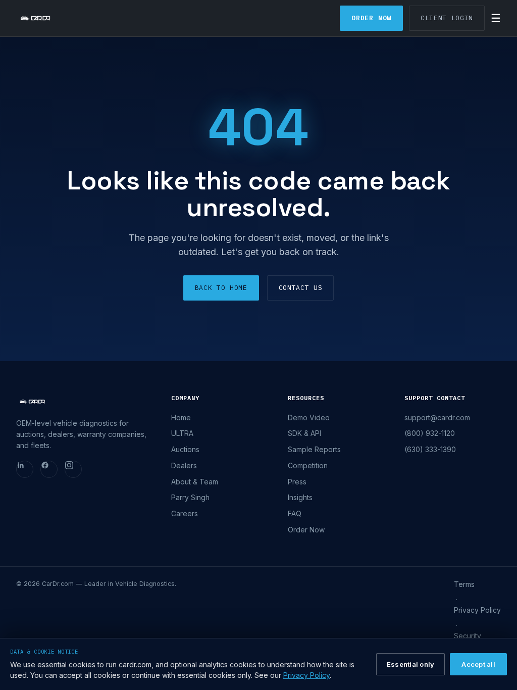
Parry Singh (190, 497)
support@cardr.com (437, 417)
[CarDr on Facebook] (49, 469)
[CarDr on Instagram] (73, 469)
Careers (184, 513)
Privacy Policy (477, 610)
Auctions (185, 449)
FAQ (294, 513)
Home (181, 417)
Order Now (371, 18)
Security (467, 635)
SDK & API (304, 433)
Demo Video (309, 417)
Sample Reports (314, 449)
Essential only (411, 664)
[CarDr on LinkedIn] (24, 469)
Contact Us (301, 287)
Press (297, 481)
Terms (464, 584)
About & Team (194, 481)
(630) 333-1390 (430, 449)
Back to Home (221, 287)
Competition (308, 465)
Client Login (447, 18)
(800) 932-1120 (429, 433)
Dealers (184, 465)
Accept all (478, 664)
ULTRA (182, 433)
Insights (300, 497)
